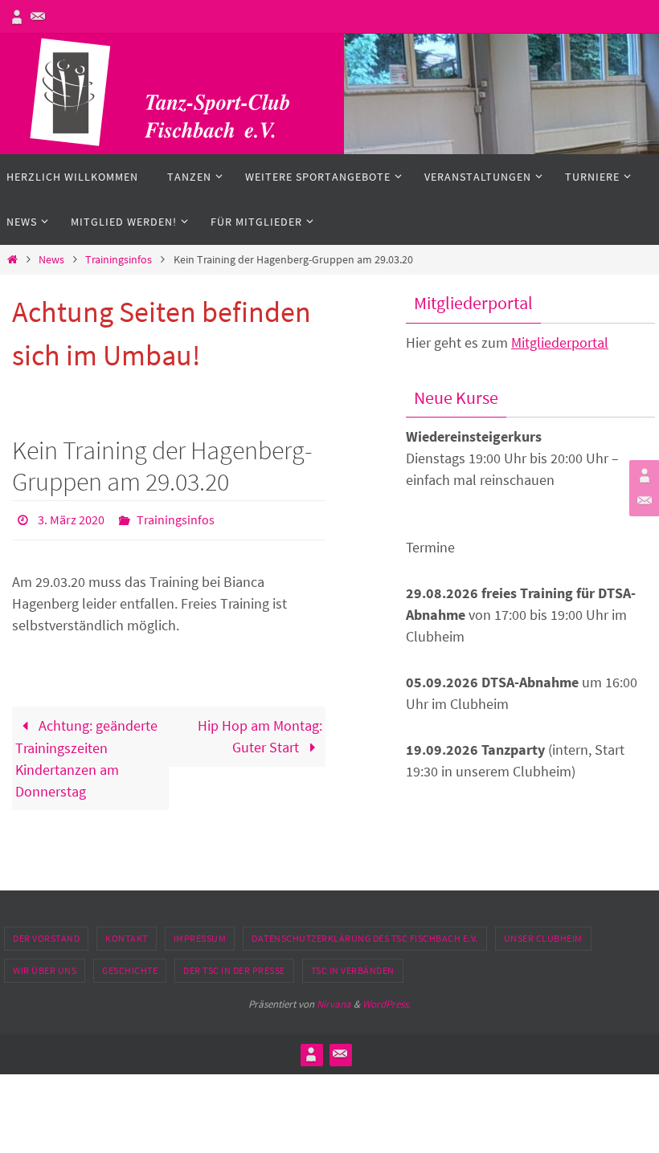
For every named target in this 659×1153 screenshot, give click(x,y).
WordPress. (386, 1004)
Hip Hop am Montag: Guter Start (260, 731)
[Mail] (38, 17)
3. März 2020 (71, 518)
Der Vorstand (46, 938)
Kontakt (126, 938)
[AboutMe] (17, 17)
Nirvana (334, 1004)
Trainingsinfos (118, 259)
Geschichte (130, 970)
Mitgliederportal (559, 342)
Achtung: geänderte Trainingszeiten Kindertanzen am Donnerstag (86, 753)
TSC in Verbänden (353, 970)
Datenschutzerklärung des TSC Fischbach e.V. (365, 938)
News (51, 259)
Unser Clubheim (543, 938)
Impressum (200, 938)
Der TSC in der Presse (234, 970)
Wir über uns (44, 970)
